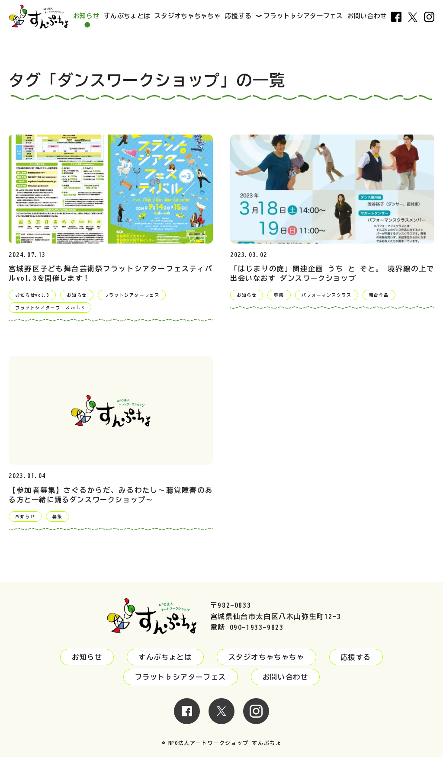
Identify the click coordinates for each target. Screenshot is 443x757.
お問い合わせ (367, 16)
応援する (238, 16)
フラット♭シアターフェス (303, 16)
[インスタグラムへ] (256, 718)
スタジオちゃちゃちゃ (187, 16)
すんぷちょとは (127, 16)
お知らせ (86, 16)
